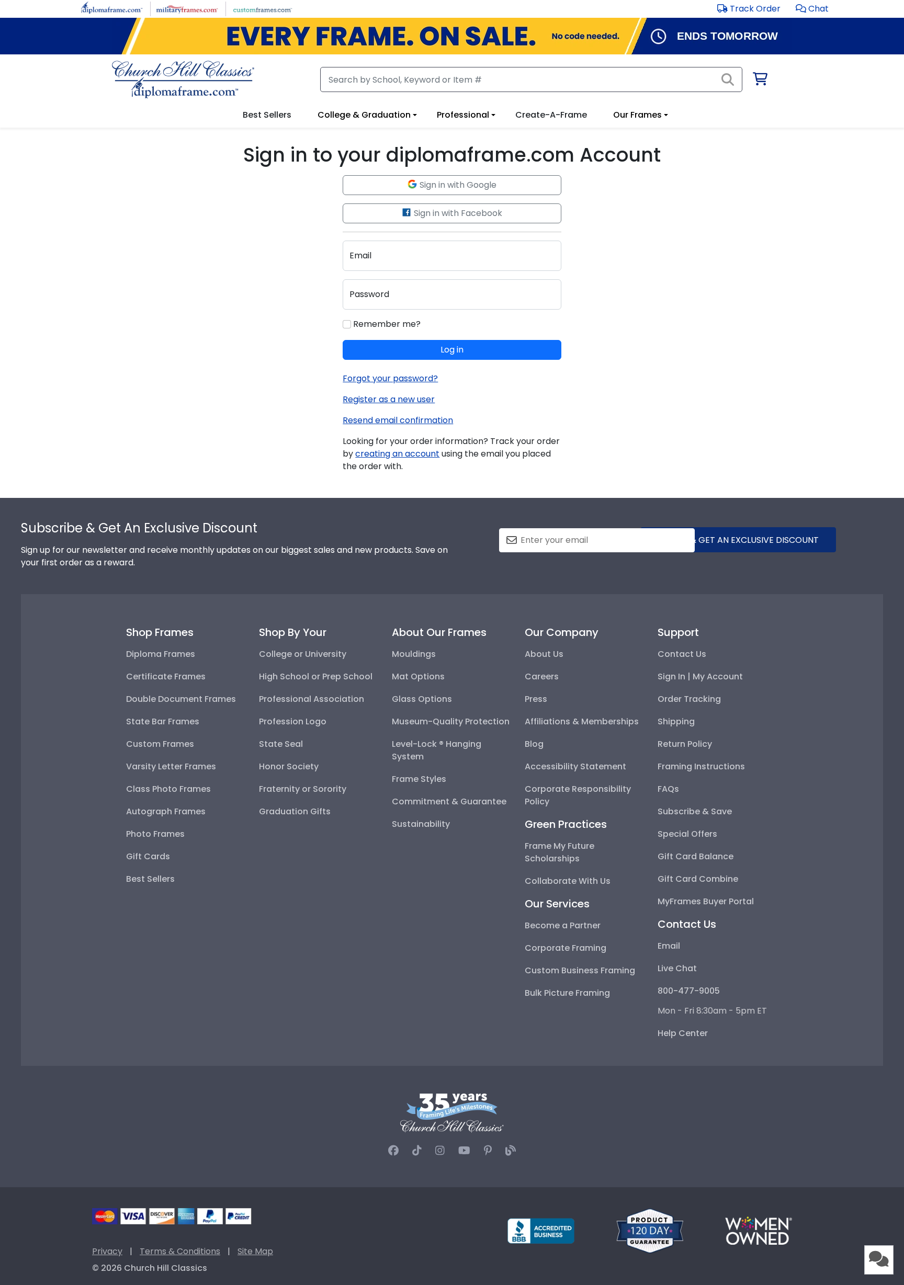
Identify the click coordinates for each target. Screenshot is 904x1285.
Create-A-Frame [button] (551, 115)
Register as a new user (389, 399)
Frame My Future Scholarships (559, 852)
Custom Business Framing (580, 970)
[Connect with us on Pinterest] (488, 1150)
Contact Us (682, 654)
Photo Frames (155, 834)
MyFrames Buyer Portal (706, 901)
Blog (534, 744)
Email (669, 946)
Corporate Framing (565, 948)
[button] (812, 9)
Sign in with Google (456, 185)
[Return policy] (649, 1230)
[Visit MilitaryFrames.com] (187, 8)
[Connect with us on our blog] (510, 1150)
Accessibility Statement (575, 766)
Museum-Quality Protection (451, 721)
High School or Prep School (315, 676)
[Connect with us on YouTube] (464, 1150)
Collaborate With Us (568, 881)
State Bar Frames (162, 721)
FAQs (668, 789)
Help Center (683, 1033)
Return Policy (685, 744)
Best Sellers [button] (267, 115)
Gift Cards (148, 856)
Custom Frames (160, 744)
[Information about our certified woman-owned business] (758, 1230)
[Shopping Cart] (759, 81)
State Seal (281, 744)
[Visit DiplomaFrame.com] (112, 8)
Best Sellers (150, 879)
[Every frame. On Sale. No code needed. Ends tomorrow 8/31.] (452, 36)
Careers (542, 676)
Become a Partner (563, 925)
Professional (463, 115)
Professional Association (311, 699)
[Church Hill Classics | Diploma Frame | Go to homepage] (183, 79)
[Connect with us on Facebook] (393, 1150)
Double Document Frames (181, 699)
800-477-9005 (689, 991)
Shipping (676, 721)
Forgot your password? (390, 378)
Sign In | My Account (700, 676)
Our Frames (637, 115)
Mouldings (414, 654)
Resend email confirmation (398, 420)
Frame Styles (419, 779)
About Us (544, 654)
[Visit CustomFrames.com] (262, 8)
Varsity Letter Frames (171, 766)
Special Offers (687, 834)
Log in (452, 350)
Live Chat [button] (677, 968)
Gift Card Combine (698, 879)
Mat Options (418, 676)
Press (536, 699)
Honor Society (289, 766)
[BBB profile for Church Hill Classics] (540, 1230)
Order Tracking (689, 699)
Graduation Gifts (295, 811)
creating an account (397, 454)
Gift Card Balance (695, 856)
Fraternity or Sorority (302, 789)
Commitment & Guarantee (449, 801)
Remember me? (386, 324)
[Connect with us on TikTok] (417, 1150)
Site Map (255, 1251)
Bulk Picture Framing (567, 993)
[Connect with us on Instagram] (440, 1150)
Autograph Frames (166, 811)
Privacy (107, 1251)
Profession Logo (292, 721)
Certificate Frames (166, 676)
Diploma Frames (160, 654)
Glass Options (422, 699)
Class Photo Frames (168, 789)
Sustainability (421, 824)
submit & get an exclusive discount (738, 540)
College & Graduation (364, 115)
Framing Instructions (701, 766)
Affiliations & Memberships (582, 721)
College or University (302, 654)
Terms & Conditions (180, 1251)
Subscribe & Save (695, 811)
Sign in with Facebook (457, 213)
